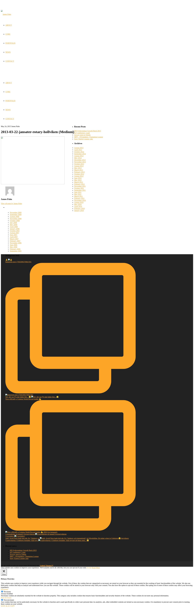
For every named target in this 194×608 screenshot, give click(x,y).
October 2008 (15, 221)
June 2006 (13, 245)
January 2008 (14, 229)
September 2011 (80, 190)
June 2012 (78, 178)
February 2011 (79, 198)
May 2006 (13, 247)
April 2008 (14, 227)
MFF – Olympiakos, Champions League (88, 137)
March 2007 (14, 239)
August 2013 (78, 166)
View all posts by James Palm (11, 204)
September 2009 (15, 215)
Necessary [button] (4, 589)
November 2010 (80, 200)
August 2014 (78, 156)
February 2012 (79, 184)
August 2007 (14, 233)
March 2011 (78, 196)
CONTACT (9, 119)
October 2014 (79, 152)
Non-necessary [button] (6, 598)
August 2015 (78, 148)
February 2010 (79, 208)
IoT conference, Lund (82, 133)
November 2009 (15, 213)
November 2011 (80, 186)
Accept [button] (88, 568)
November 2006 (15, 243)
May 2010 (78, 204)
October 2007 (15, 231)
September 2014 (80, 154)
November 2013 (80, 162)
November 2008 (15, 219)
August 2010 (78, 202)
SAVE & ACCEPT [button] (8, 606)
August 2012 (78, 176)
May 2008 (13, 225)
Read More (96, 568)
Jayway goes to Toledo (82, 135)
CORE (7, 92)
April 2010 (78, 206)
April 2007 (14, 237)
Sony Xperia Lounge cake (83, 139)
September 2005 (15, 251)
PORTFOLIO (10, 101)
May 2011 (77, 194)
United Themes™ (46, 566)
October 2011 (79, 188)
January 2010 (79, 210)
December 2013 (80, 160)
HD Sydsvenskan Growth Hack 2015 (87, 131)
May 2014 (78, 158)
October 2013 (79, 164)
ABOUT (8, 83)
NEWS (8, 110)
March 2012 (78, 182)
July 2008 (13, 223)
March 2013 (78, 170)
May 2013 (78, 168)
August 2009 (14, 217)
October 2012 (79, 174)
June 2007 (13, 235)
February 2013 (79, 172)
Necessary (7, 592)
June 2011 (77, 192)
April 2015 (78, 150)
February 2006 (15, 249)
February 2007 (15, 241)
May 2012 (78, 180)
